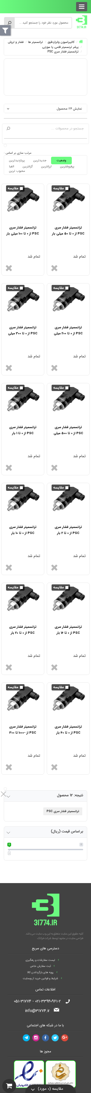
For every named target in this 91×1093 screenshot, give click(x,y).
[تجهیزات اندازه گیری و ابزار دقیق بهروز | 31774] (81, 21)
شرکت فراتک (44, 938)
